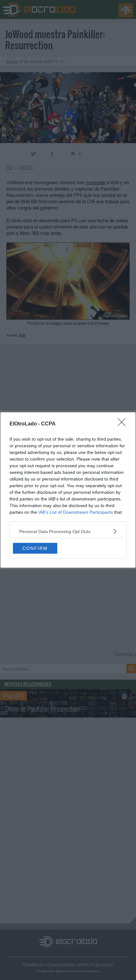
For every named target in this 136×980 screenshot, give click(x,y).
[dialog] (68, 490)
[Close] (124, 424)
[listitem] (68, 531)
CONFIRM (35, 548)
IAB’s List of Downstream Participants (75, 512)
